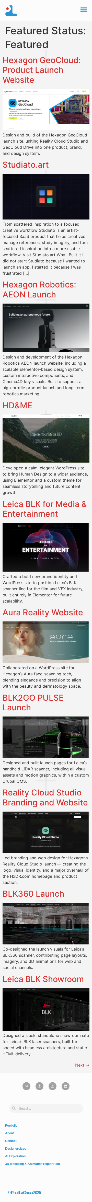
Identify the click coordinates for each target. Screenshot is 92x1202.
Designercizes (15, 1148)
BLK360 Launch (33, 894)
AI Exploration (15, 1156)
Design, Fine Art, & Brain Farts (26, 1179)
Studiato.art (26, 165)
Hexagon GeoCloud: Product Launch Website (42, 70)
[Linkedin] (66, 1086)
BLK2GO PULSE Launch (33, 702)
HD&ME (17, 405)
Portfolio (11, 1125)
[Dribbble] (39, 1086)
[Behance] (26, 1086)
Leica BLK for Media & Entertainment (45, 509)
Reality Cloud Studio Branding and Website (45, 797)
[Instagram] (52, 1086)
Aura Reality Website (43, 612)
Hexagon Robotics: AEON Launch (39, 289)
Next (82, 1065)
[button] (83, 9)
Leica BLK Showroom (43, 979)
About (9, 1133)
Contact (11, 1141)
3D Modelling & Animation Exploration (32, 1164)
